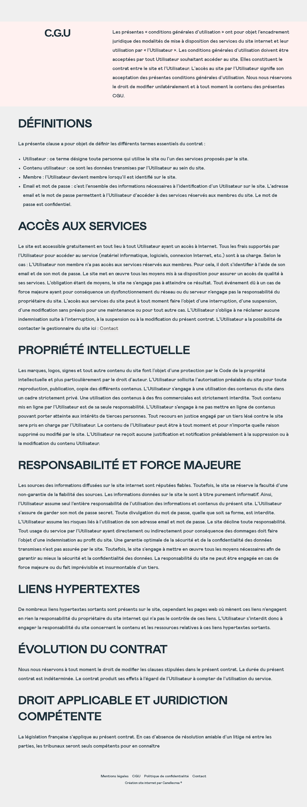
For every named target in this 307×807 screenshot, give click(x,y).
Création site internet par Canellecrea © (153, 783)
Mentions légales (115, 776)
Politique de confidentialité (166, 776)
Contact (109, 328)
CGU (136, 776)
